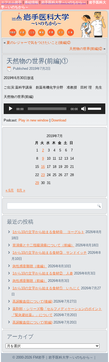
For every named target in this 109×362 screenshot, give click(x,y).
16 (43, 167)
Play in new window (33, 120)
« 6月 (10, 190)
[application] (54, 108)
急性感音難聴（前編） (29, 281)
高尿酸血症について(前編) (32, 322)
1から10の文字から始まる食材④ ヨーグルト (48, 232)
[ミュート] (83, 108)
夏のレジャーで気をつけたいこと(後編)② (39, 43)
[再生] (10, 108)
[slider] (95, 108)
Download (58, 120)
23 (43, 175)
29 (37, 183)
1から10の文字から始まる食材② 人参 (42, 273)
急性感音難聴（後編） (29, 266)
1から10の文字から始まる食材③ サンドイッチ (49, 253)
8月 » (21, 190)
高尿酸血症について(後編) (32, 301)
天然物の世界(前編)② (85, 49)
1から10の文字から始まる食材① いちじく (46, 288)
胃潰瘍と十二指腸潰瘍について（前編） (43, 245)
